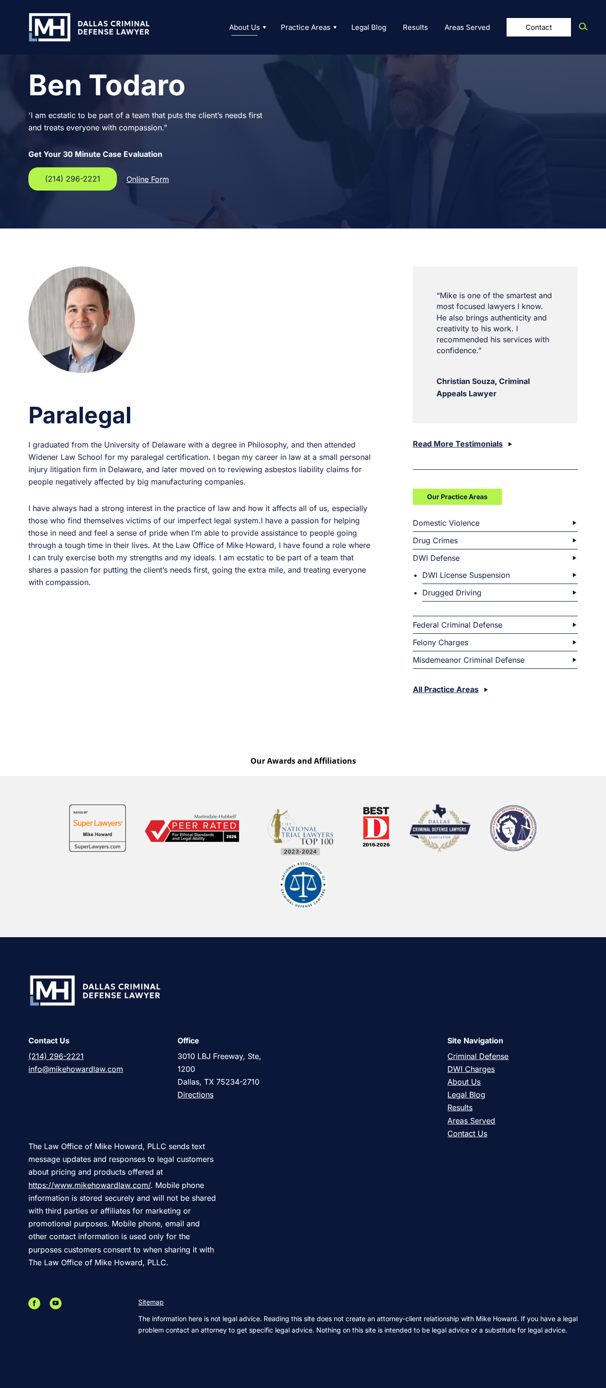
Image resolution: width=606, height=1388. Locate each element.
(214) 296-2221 (72, 178)
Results (415, 27)
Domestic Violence (446, 523)
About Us (244, 27)
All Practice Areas (446, 689)
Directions (196, 1094)
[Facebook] (36, 1303)
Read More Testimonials (458, 443)
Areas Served (467, 27)
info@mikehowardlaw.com (75, 1069)
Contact (539, 27)
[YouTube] (58, 1303)
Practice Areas (305, 27)
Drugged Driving (451, 592)
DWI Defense (436, 558)
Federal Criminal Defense (457, 625)
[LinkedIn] (47, 1303)
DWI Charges (471, 1069)
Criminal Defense (477, 1056)
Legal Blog (368, 27)
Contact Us (467, 1133)
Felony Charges (440, 642)
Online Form (147, 179)
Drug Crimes (435, 540)
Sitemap (151, 1302)
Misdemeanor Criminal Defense (469, 660)
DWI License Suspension (466, 575)
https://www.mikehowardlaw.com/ (89, 1185)
